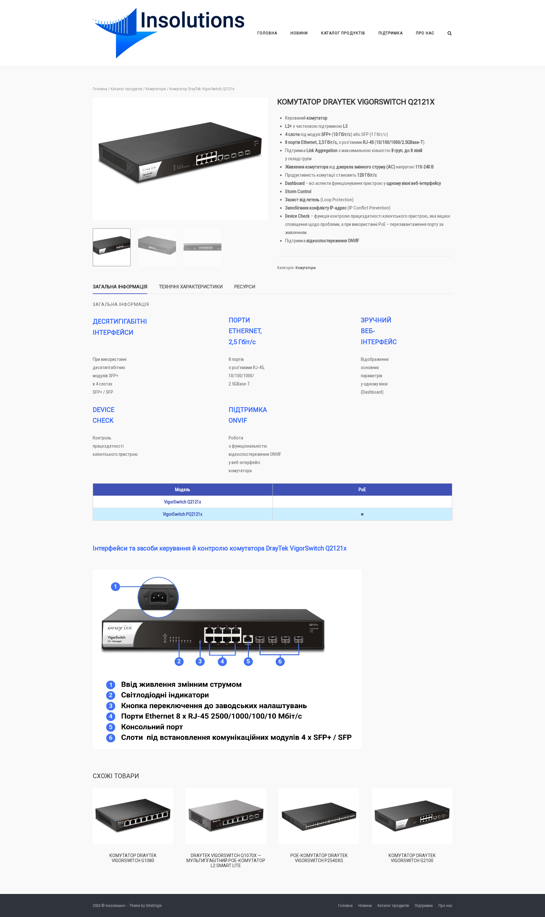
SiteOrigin (154, 905)
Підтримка (390, 33)
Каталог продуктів (343, 33)
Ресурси (244, 287)
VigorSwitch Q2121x (182, 502)
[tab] (120, 288)
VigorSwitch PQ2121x (182, 514)
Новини (299, 33)
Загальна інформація (120, 287)
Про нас (425, 33)
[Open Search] (449, 33)
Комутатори (156, 88)
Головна (267, 33)
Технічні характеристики (191, 287)
